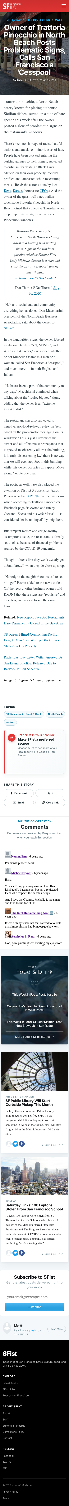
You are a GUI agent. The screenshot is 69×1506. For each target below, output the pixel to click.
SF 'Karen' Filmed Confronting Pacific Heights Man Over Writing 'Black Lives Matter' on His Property (31, 640)
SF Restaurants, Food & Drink (28, 19)
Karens (18, 190)
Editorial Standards (14, 1425)
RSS (5, 1468)
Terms (6, 1498)
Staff (5, 1419)
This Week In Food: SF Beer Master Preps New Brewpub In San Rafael (34, 1024)
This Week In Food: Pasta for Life (34, 994)
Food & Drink (34, 971)
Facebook (8, 1455)
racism (10, 722)
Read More (57, 1329)
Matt (58, 19)
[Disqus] (34, 898)
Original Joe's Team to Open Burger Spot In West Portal (34, 1008)
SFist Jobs (9, 1389)
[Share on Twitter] (15, 1144)
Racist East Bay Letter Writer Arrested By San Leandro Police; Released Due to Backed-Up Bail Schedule (33, 663)
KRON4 (33, 495)
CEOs (44, 190)
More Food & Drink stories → (34, 1036)
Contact (7, 1437)
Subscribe (34, 1307)
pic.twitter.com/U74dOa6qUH (35, 277)
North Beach (55, 714)
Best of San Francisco (16, 1395)
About (6, 1413)
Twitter (7, 1461)
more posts (29, 1330)
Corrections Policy (13, 1431)
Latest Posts (10, 1383)
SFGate (9, 327)
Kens (7, 190)
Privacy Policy (10, 1491)
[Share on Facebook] (22, 1144)
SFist (10, 1353)
